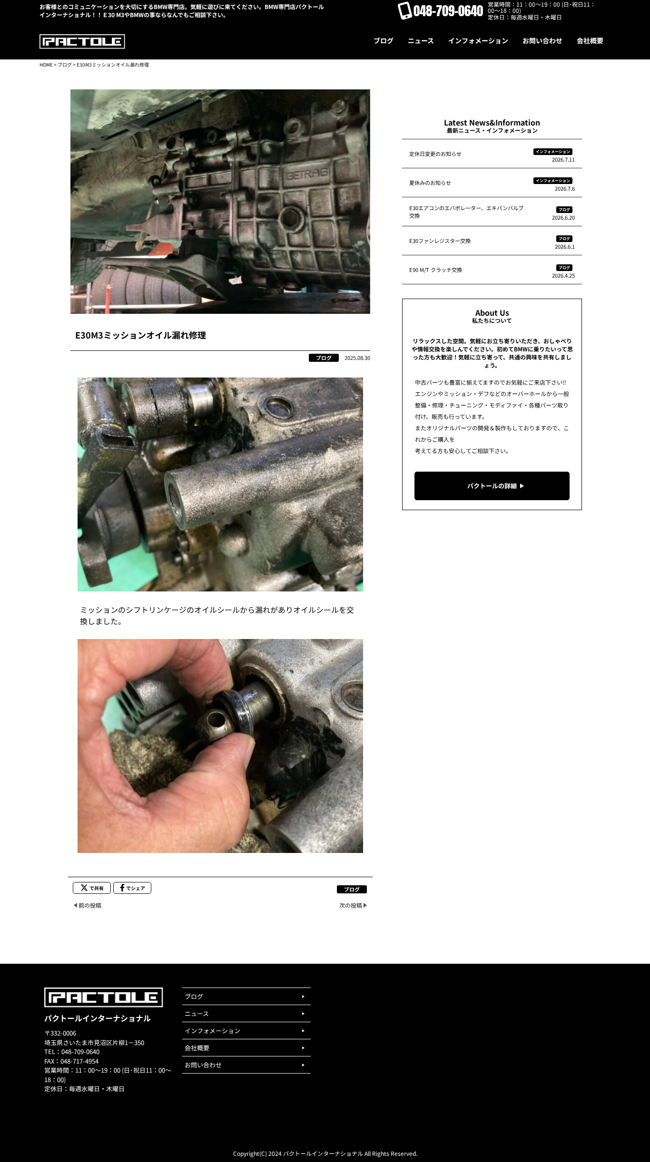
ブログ (65, 64)
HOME (46, 64)
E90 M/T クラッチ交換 (435, 269)
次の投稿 (350, 905)
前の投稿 (90, 905)
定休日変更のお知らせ (435, 153)
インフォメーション (553, 151)
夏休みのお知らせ (430, 182)
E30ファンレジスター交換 (440, 240)
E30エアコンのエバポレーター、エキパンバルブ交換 (466, 211)
